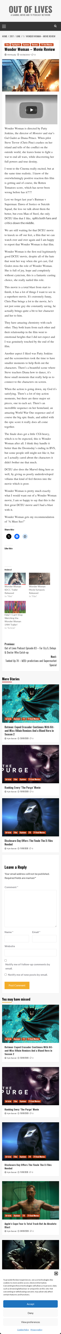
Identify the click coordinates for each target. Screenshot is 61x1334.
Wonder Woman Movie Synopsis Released (37, 589)
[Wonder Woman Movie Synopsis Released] (39, 579)
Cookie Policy (23, 1329)
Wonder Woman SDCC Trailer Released (13, 589)
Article (8, 719)
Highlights (16, 44)
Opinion (26, 44)
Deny (31, 1313)
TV (24, 719)
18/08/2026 (24, 791)
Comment (11, 887)
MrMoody (11, 54)
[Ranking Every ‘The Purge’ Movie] (30, 764)
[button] (56, 1273)
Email (36, 932)
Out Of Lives (30, 9)
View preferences (30, 1322)
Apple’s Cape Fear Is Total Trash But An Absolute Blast (30, 1225)
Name (9, 932)
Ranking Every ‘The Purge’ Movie (23, 788)
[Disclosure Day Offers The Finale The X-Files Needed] (30, 817)
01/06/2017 (25, 54)
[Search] (55, 26)
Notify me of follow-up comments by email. (27, 966)
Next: (31, 661)
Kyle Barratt (11, 738)
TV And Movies (47, 44)
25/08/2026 (24, 738)
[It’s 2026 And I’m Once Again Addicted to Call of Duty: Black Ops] (30, 1259)
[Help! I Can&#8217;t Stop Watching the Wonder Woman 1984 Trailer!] (15, 607)
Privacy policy (36, 1329)
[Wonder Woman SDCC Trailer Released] (15, 579)
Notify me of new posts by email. (28, 974)
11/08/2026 (24, 848)
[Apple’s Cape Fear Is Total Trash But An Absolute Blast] (30, 1200)
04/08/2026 (24, 1231)
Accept (30, 1304)
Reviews (35, 44)
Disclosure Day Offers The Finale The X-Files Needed (29, 842)
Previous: (30, 648)
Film (7, 44)
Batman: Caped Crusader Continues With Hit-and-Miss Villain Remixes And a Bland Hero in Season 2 (29, 730)
